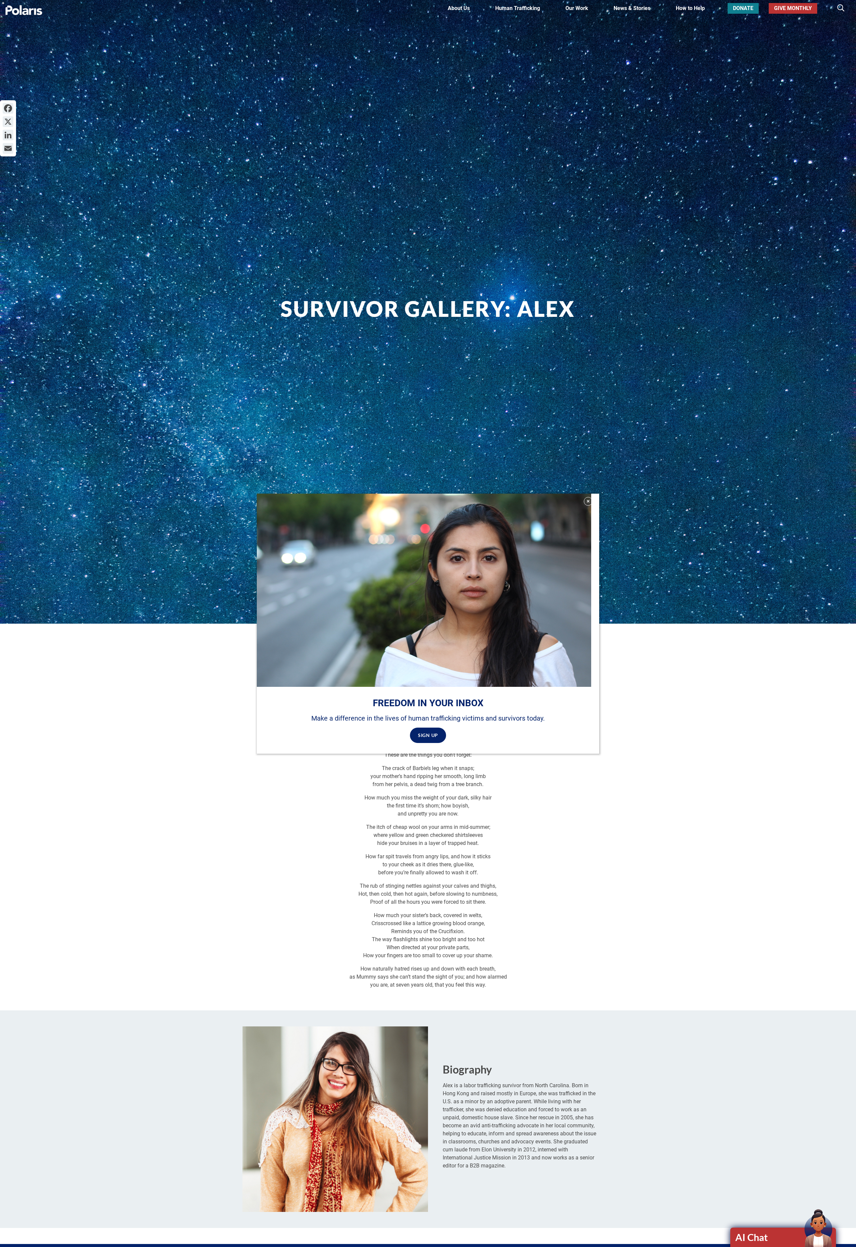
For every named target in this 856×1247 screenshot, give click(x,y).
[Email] (8, 148)
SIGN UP (428, 735)
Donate (743, 8)
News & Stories (632, 8)
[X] (8, 121)
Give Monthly (793, 8)
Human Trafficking (517, 8)
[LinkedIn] (8, 135)
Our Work (576, 8)
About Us (459, 8)
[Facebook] (8, 108)
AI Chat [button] (751, 1237)
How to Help (690, 8)
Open (783, 1237)
